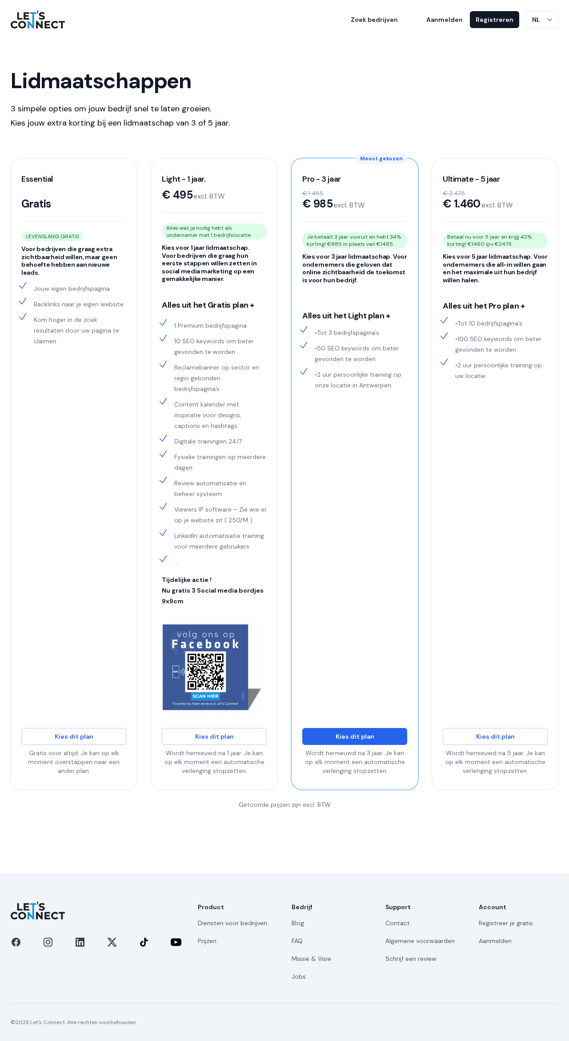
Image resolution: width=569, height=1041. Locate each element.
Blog (298, 923)
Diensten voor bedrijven (232, 923)
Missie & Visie (311, 959)
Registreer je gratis (506, 923)
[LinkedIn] (80, 942)
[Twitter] (112, 942)
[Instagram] (48, 942)
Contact (397, 923)
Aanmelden (444, 20)
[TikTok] (144, 942)
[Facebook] (16, 942)
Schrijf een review (411, 959)
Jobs (299, 976)
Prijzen (207, 941)
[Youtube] (176, 942)
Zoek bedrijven (374, 20)
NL (536, 20)
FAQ (297, 941)
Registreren (494, 20)
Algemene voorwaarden (420, 941)
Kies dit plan (74, 736)
